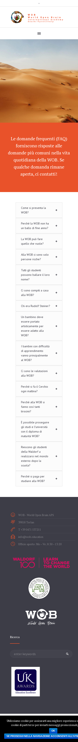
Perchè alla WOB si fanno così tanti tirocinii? (33, 406)
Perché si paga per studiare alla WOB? (33, 479)
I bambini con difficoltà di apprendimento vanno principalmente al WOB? (35, 353)
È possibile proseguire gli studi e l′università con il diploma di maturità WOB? (35, 429)
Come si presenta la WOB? (33, 210)
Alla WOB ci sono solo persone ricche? (35, 257)
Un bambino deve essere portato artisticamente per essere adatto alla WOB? (32, 326)
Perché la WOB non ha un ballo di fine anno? (35, 226)
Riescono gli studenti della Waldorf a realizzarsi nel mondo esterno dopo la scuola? (34, 456)
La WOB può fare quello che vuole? (32, 241)
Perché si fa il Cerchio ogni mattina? (34, 389)
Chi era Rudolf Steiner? (35, 306)
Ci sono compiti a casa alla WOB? (34, 292)
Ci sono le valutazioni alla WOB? (34, 373)
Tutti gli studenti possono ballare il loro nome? (35, 274)
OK (53, 730)
